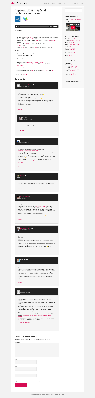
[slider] (56, 26)
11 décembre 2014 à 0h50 (25, 292)
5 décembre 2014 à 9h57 (24, 142)
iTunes (74, 64)
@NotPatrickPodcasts (74, 44)
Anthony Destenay (24, 196)
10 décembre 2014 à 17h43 (25, 261)
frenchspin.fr (19, 3)
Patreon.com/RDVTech (76, 19)
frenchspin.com (73, 73)
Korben (41, 62)
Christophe (22, 291)
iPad (25, 40)
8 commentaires (26, 74)
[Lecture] (16, 26)
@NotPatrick (71, 42)
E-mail (16, 366)
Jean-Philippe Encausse (25, 228)
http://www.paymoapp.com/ (41, 206)
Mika (21, 141)
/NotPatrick (72, 52)
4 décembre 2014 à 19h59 (25, 86)
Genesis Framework (49, 394)
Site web (16, 372)
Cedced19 (22, 175)
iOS (27, 37)
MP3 (32, 70)
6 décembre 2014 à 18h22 (25, 176)
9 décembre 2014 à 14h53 (25, 229)
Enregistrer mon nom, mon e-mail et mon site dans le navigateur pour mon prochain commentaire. (35, 381)
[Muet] (53, 26)
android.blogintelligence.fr (26, 84)
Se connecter (61, 394)
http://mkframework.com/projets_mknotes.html (28, 150)
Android (31, 37)
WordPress (56, 394)
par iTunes (45, 70)
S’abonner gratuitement (75, 40)
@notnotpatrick (72, 48)
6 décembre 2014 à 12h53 (27, 119)
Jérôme (36, 62)
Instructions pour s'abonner (70, 84)
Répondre (20, 109)
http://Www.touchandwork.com (24, 322)
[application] (36, 26)
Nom (16, 359)
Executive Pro (41, 394)
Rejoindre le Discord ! (73, 38)
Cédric (32, 62)
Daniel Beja (35, 63)
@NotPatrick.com (72, 46)
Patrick (29, 62)
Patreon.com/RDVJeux (75, 21)
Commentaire (18, 342)
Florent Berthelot (37, 67)
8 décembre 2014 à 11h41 (25, 198)
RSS (52, 70)
